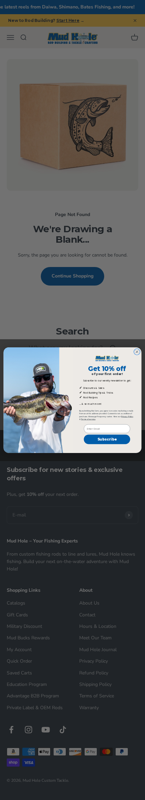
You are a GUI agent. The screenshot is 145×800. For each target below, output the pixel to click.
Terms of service (88, 419)
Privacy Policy (127, 416)
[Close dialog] (137, 352)
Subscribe (107, 439)
